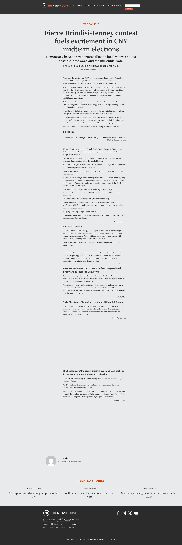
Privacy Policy (101, 539)
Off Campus (91, 24)
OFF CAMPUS (88, 5)
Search (128, 8)
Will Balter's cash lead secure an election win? (89, 494)
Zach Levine (81, 66)
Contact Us (111, 539)
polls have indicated (115, 285)
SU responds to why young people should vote (33, 494)
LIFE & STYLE (105, 5)
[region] (27, 530)
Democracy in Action (78, 117)
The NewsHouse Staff (101, 66)
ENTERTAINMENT (117, 5)
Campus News (33, 488)
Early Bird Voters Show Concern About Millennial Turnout (93, 302)
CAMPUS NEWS (77, 5)
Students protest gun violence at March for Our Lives (149, 494)
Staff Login (70, 539)
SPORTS (97, 5)
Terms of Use (73, 524)
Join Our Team (80, 539)
